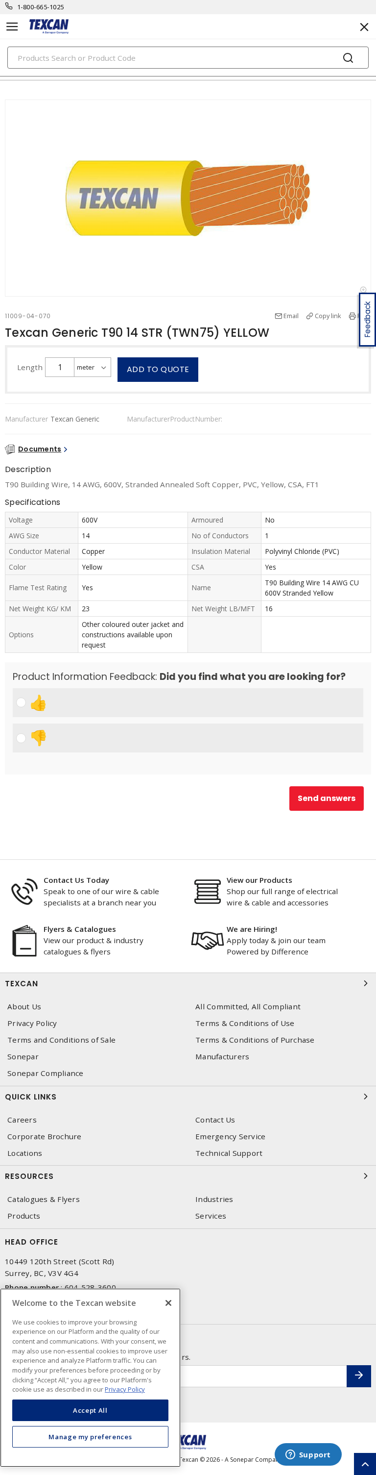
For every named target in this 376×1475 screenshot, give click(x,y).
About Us (24, 1006)
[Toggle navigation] (12, 26)
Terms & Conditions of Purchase (255, 1040)
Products (23, 1216)
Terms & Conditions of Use (244, 1023)
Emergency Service (230, 1136)
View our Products (259, 880)
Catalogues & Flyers (43, 1199)
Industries (214, 1199)
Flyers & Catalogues (80, 929)
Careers (22, 1120)
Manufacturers (222, 1056)
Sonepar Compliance (45, 1073)
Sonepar (23, 1056)
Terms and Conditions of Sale (61, 1040)
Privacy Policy (32, 1023)
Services (210, 1216)
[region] (90, 1377)
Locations (24, 1153)
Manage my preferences (90, 1436)
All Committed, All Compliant (248, 1006)
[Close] (168, 1303)
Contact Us (215, 1120)
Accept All (90, 1410)
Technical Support (228, 1153)
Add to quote (158, 369)
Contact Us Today (76, 880)
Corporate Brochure (44, 1136)
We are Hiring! (252, 929)
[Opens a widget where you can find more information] (308, 1455)
